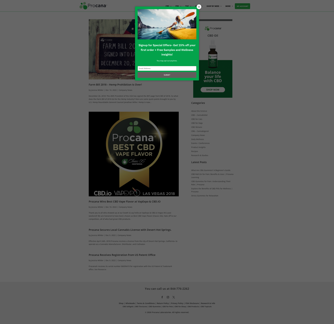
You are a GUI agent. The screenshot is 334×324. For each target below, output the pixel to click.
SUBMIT (167, 75)
